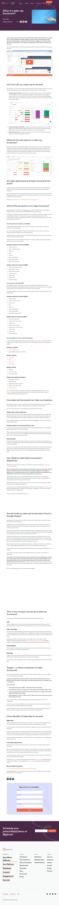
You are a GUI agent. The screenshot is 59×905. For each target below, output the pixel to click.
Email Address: (19, 804)
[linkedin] (26, 22)
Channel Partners (39, 862)
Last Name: (19, 794)
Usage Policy (12, 894)
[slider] (28, 75)
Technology (23, 868)
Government (23, 874)
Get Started (52, 830)
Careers (49, 862)
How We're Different (13, 3)
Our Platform (20, 3)
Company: (19, 799)
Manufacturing (24, 865)
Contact (49, 865)
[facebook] (21, 22)
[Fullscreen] (51, 75)
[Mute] (46, 75)
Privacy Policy (5, 894)
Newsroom (50, 859)
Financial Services (25, 859)
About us (49, 857)
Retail (21, 871)
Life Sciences (23, 857)
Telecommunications (26, 862)
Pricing (43, 3)
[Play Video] (8, 75)
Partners (49, 871)
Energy (22, 876)
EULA (18, 894)
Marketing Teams (39, 859)
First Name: (19, 790)
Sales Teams (37, 857)
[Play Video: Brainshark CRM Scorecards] (29, 62)
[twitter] (23, 22)
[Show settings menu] (49, 75)
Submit (29, 810)
